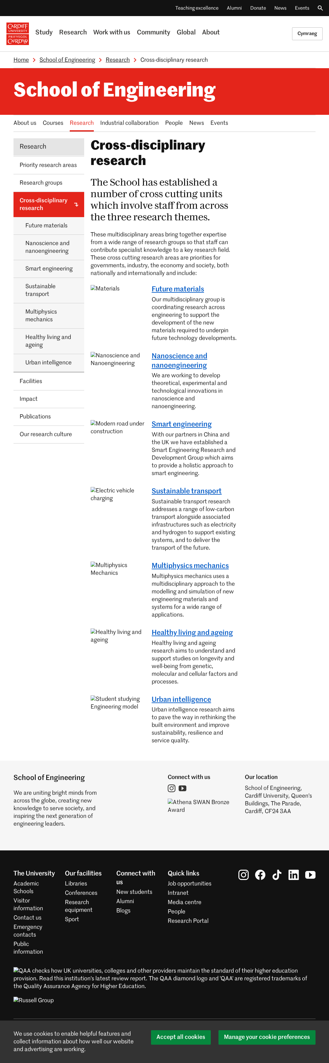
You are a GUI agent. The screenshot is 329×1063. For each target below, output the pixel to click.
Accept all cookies (180, 1037)
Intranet (178, 893)
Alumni (234, 8)
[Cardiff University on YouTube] (310, 875)
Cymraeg (307, 33)
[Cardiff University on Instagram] (243, 875)
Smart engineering (182, 424)
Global (186, 33)
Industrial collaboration (129, 123)
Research (73, 33)
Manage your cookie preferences (267, 1037)
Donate (258, 8)
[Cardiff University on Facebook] (260, 875)
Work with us (111, 33)
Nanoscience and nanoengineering (179, 361)
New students (134, 892)
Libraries (76, 884)
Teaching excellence (196, 8)
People (174, 123)
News (280, 8)
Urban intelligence (181, 699)
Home (21, 60)
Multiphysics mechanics (190, 566)
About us (24, 123)
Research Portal (188, 921)
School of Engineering (67, 60)
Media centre (184, 902)
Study (44, 33)
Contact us (27, 918)
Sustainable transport (187, 491)
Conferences (81, 893)
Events (302, 8)
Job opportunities (189, 884)
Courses (53, 123)
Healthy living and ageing (192, 633)
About (211, 33)
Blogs (123, 911)
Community (153, 33)
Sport (72, 919)
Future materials (178, 289)
